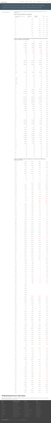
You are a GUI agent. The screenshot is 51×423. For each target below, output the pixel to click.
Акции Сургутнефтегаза (39, 410)
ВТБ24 (2, 403)
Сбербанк (3, 402)
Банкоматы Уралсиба (16, 410)
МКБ (2, 415)
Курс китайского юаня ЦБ (28, 410)
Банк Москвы (3, 414)
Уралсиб (3, 408)
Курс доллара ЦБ (27, 403)
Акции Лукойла (38, 409)
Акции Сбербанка (38, 402)
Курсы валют (26, 402)
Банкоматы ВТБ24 (15, 404)
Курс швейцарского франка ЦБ (29, 409)
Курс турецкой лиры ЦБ (28, 414)
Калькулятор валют (27, 416)
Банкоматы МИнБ (15, 416)
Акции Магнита (38, 414)
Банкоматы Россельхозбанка (17, 408)
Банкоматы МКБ (15, 415)
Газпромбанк (3, 404)
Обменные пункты (27, 415)
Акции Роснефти (38, 408)
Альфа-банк (3, 409)
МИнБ (2, 416)
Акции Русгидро (38, 416)
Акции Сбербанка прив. (39, 403)
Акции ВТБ (37, 404)
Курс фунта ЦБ (26, 408)
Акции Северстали (38, 415)
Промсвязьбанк (4, 410)
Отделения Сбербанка (16, 403)
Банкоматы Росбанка (16, 409)
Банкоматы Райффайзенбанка (17, 414)
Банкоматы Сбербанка (16, 402)
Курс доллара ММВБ (27, 404)
